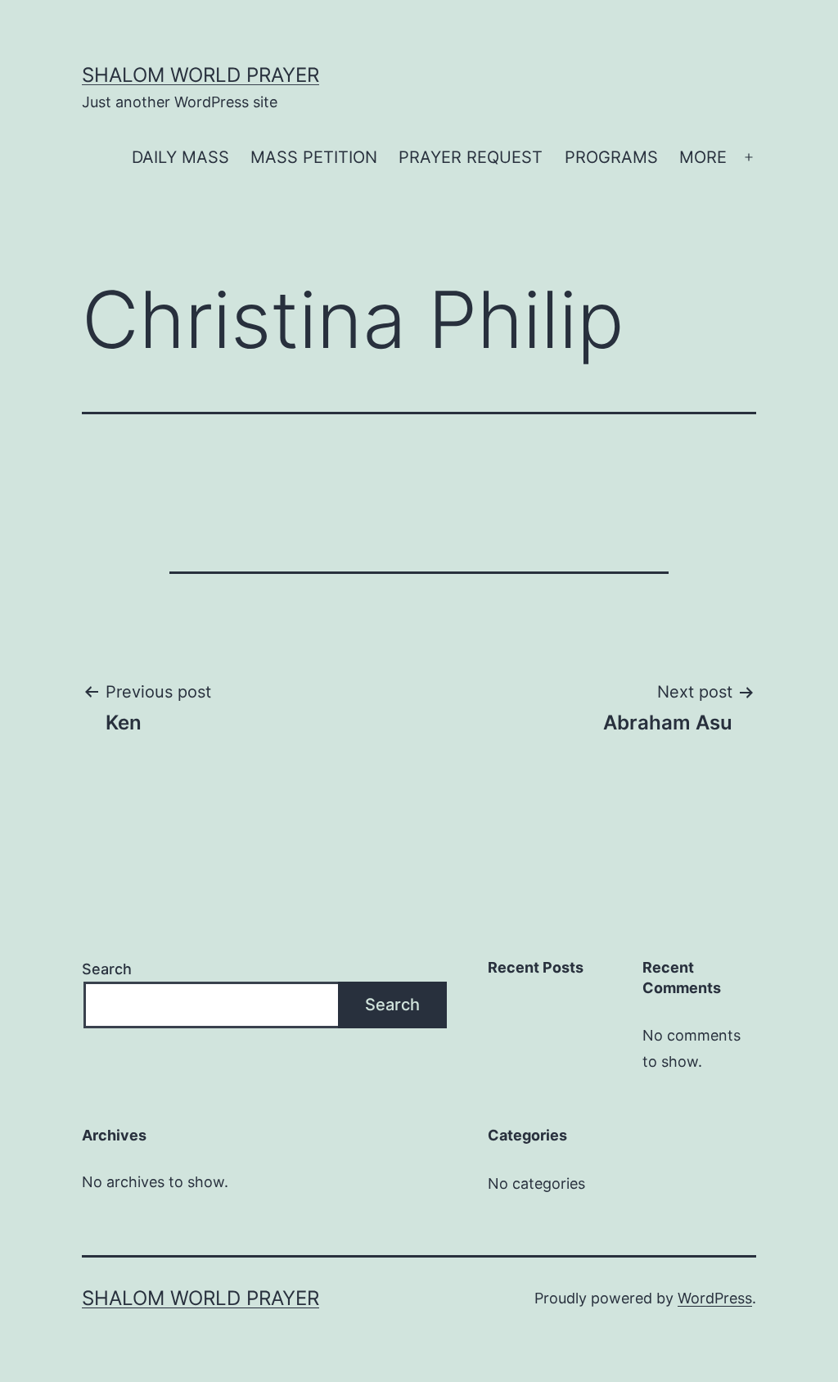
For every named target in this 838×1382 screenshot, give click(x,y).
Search (107, 969)
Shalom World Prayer (200, 75)
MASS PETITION (313, 157)
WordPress (715, 1298)
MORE (703, 157)
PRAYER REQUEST (471, 157)
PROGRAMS (611, 157)
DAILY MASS (180, 157)
